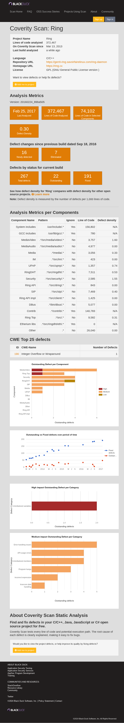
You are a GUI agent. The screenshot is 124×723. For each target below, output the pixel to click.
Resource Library (15, 688)
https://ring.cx (54, 65)
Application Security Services (20, 670)
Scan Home (16, 11)
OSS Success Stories (48, 11)
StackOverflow (14, 685)
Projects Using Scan (75, 11)
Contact (58, 701)
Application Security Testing (20, 668)
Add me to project (25, 84)
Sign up (98, 19)
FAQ (29, 11)
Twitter (10, 696)
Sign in (110, 19)
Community (107, 11)
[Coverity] (19, 4)
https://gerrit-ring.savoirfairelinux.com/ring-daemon (76, 62)
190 (16, 353)
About (94, 11)
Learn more (41, 194)
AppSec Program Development (21, 673)
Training (11, 675)
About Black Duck (18, 665)
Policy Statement (46, 701)
